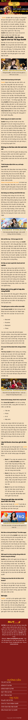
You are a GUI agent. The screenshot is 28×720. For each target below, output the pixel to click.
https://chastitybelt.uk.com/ (15, 638)
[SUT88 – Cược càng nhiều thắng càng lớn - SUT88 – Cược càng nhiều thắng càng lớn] (11, 1)
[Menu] (26, 2)
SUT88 (3, 625)
